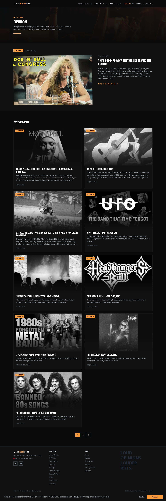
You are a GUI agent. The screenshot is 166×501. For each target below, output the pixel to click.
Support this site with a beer (24, 459)
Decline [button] (142, 497)
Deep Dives (115, 3)
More (148, 3)
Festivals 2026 (54, 471)
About (87, 455)
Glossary (52, 483)
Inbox (140, 3)
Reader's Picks (54, 474)
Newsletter (89, 461)
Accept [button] (155, 497)
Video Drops (85, 3)
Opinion (129, 3)
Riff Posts (100, 3)
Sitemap (88, 471)
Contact (88, 458)
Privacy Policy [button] (104, 497)
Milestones (53, 480)
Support (88, 464)
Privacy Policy (90, 467)
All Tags (52, 467)
